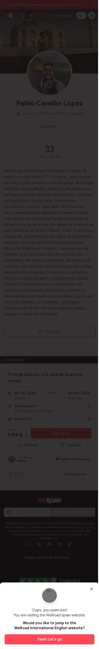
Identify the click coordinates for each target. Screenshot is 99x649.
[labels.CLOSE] (91, 588)
